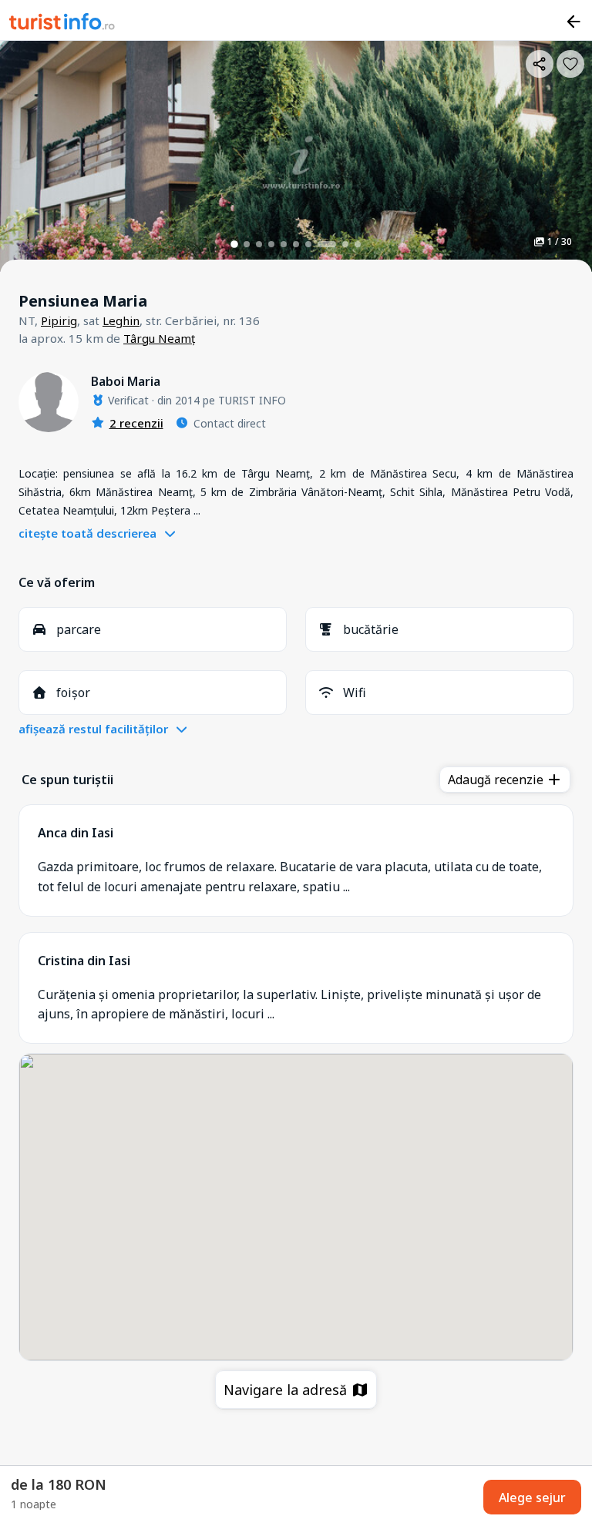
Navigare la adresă (287, 1389)
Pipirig (59, 320)
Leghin (121, 320)
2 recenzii (136, 423)
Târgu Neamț (159, 338)
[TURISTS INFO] (62, 24)
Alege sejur (532, 1497)
